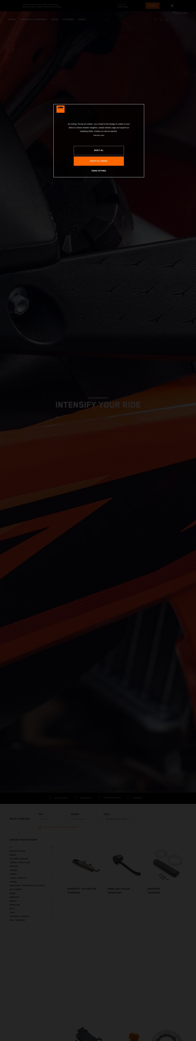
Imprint (102, 135)
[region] (98, 140)
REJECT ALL (98, 150)
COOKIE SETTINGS (99, 171)
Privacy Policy (96, 135)
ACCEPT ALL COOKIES (99, 161)
